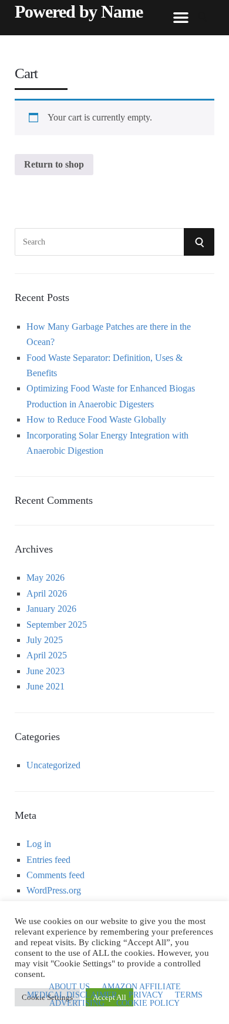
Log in (38, 844)
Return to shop (54, 164)
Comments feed (55, 875)
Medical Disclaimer (72, 995)
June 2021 (45, 686)
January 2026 (51, 609)
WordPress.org (53, 890)
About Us (69, 987)
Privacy (146, 995)
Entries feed (48, 860)
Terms (189, 995)
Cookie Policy (148, 1003)
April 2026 (46, 593)
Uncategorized (53, 765)
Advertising (77, 1003)
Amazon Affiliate (141, 987)
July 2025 (44, 640)
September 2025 (56, 625)
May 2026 (45, 578)
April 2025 (46, 655)
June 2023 (45, 671)
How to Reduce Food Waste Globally (96, 419)
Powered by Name (79, 12)
